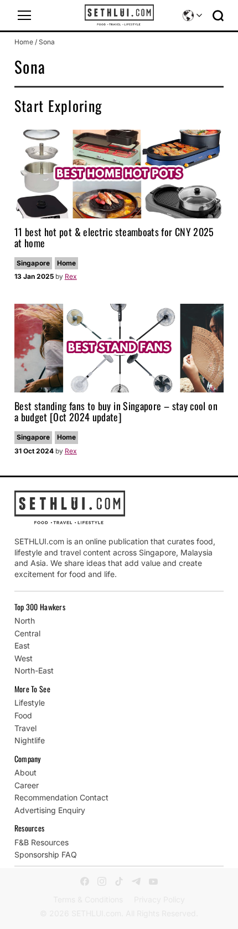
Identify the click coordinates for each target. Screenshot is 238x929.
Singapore (33, 263)
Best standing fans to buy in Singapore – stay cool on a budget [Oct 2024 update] (116, 411)
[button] (24, 15)
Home (23, 42)
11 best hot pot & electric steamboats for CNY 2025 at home (114, 237)
